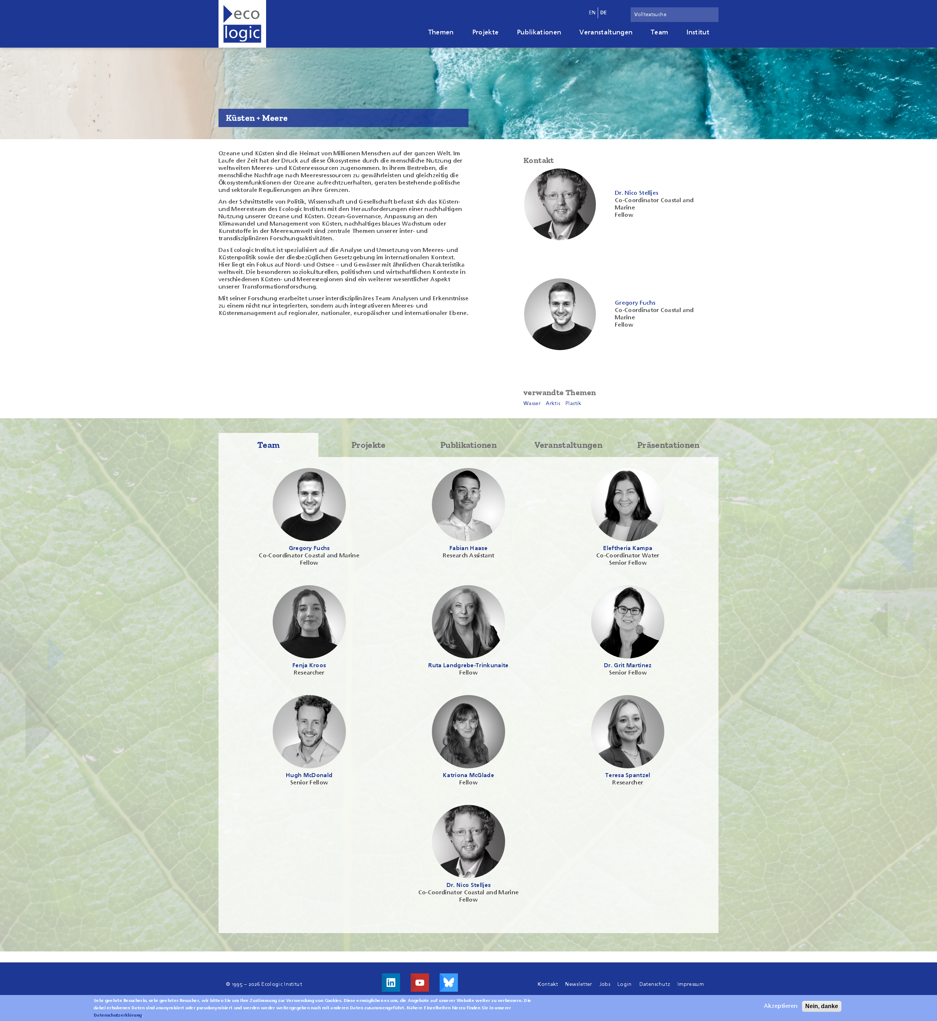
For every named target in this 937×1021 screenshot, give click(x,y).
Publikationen (539, 32)
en (592, 12)
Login (624, 984)
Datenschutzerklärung (118, 1015)
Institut (697, 32)
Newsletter (578, 984)
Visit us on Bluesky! (449, 982)
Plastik (573, 403)
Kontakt (548, 984)
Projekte (485, 32)
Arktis (553, 403)
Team (659, 32)
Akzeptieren (781, 1006)
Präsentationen (668, 444)
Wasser (532, 403)
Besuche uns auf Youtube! (420, 982)
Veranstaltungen (605, 32)
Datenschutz (655, 984)
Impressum (690, 984)
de (603, 12)
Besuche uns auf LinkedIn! (391, 982)
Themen (441, 32)
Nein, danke (821, 1006)
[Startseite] (242, 24)
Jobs (605, 984)
